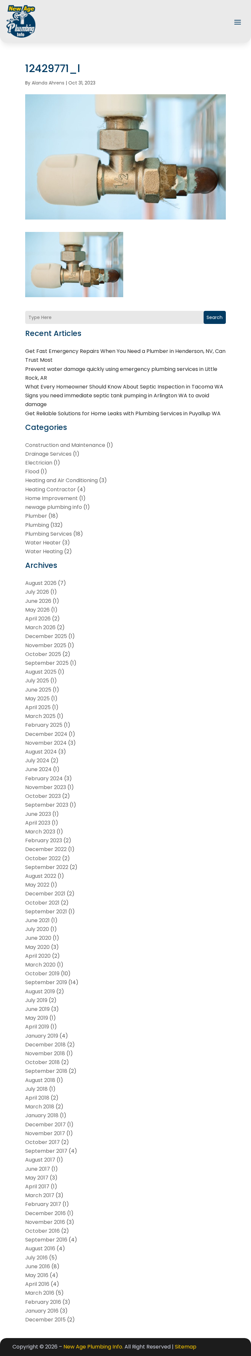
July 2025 (37, 680)
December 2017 (45, 1124)
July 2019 (36, 1000)
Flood (32, 471)
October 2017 (42, 1142)
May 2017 (36, 1177)
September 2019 (46, 982)
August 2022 (40, 876)
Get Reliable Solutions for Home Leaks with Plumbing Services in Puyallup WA (123, 413)
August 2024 (41, 751)
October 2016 (42, 1231)
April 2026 (38, 618)
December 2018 (45, 1044)
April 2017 (37, 1186)
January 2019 (41, 1036)
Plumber (36, 516)
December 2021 (45, 893)
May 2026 (37, 610)
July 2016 (36, 1257)
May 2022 (37, 885)
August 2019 (40, 991)
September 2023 (46, 805)
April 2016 (37, 1284)
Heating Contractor (50, 489)
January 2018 (42, 1115)
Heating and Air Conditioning (61, 480)
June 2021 (37, 920)
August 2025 (41, 672)
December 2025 (46, 636)
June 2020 (38, 938)
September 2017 (46, 1151)
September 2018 (46, 1071)
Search (215, 317)
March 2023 (40, 831)
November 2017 (45, 1133)
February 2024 (44, 778)
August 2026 (41, 583)
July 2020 (37, 929)
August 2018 (40, 1080)
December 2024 (46, 734)
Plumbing (37, 525)
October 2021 (42, 903)
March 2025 (40, 716)
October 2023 (43, 796)
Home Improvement (51, 498)
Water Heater (43, 542)
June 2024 (38, 769)
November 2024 (46, 743)
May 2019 (36, 1018)
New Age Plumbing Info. (93, 1346)
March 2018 (39, 1106)
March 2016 (39, 1293)
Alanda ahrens (48, 83)
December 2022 (46, 849)
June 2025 (38, 689)
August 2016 (40, 1248)
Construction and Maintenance (65, 445)
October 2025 (43, 654)
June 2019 (37, 1009)
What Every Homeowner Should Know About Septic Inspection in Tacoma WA (124, 386)
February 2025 (43, 725)
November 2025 (45, 645)
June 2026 (38, 601)
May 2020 (37, 947)
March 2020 (40, 964)
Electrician (38, 462)
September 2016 (46, 1239)
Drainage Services (48, 454)
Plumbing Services (48, 534)
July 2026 (37, 592)
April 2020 (38, 956)
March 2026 (40, 627)
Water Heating (44, 551)
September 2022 (46, 867)
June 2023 (38, 814)
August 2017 (40, 1160)
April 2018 (37, 1098)
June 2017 (37, 1169)
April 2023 (37, 823)
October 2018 (42, 1062)
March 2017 (39, 1195)
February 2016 (43, 1302)
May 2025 (37, 698)
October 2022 (43, 858)
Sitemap (185, 1346)
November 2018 (45, 1053)
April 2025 (38, 707)
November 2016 (45, 1222)
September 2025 (47, 663)
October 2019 (42, 973)
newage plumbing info (53, 507)
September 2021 (46, 911)
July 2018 (36, 1089)
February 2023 (43, 840)
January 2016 (42, 1311)
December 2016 (45, 1213)
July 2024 (37, 760)
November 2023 (45, 787)
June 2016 (37, 1266)
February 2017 (43, 1204)
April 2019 (37, 1026)
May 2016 (36, 1275)
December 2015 (45, 1319)
